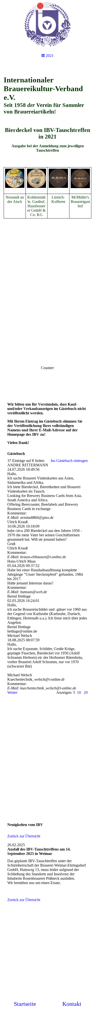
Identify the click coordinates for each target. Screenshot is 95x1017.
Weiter (12, 692)
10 (79, 692)
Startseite (25, 1004)
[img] (47, 24)
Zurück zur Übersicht (23, 836)
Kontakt (71, 1004)
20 (86, 692)
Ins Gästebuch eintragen (69, 461)
